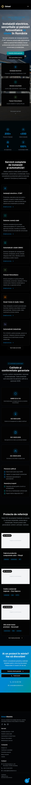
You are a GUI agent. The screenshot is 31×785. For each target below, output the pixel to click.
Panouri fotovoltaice (6, 738)
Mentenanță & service (6, 740)
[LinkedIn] (5, 724)
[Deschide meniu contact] (27, 781)
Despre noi (4, 748)
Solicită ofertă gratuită (15, 53)
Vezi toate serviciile (15, 348)
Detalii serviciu (7, 207)
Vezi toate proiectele (14, 638)
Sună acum (17, 676)
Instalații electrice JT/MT (7, 731)
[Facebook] (2, 724)
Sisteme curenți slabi (6, 734)
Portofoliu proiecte (6, 752)
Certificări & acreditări (6, 750)
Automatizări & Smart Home (8, 736)
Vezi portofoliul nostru (15, 57)
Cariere (3, 756)
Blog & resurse (5, 754)
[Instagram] (8, 724)
